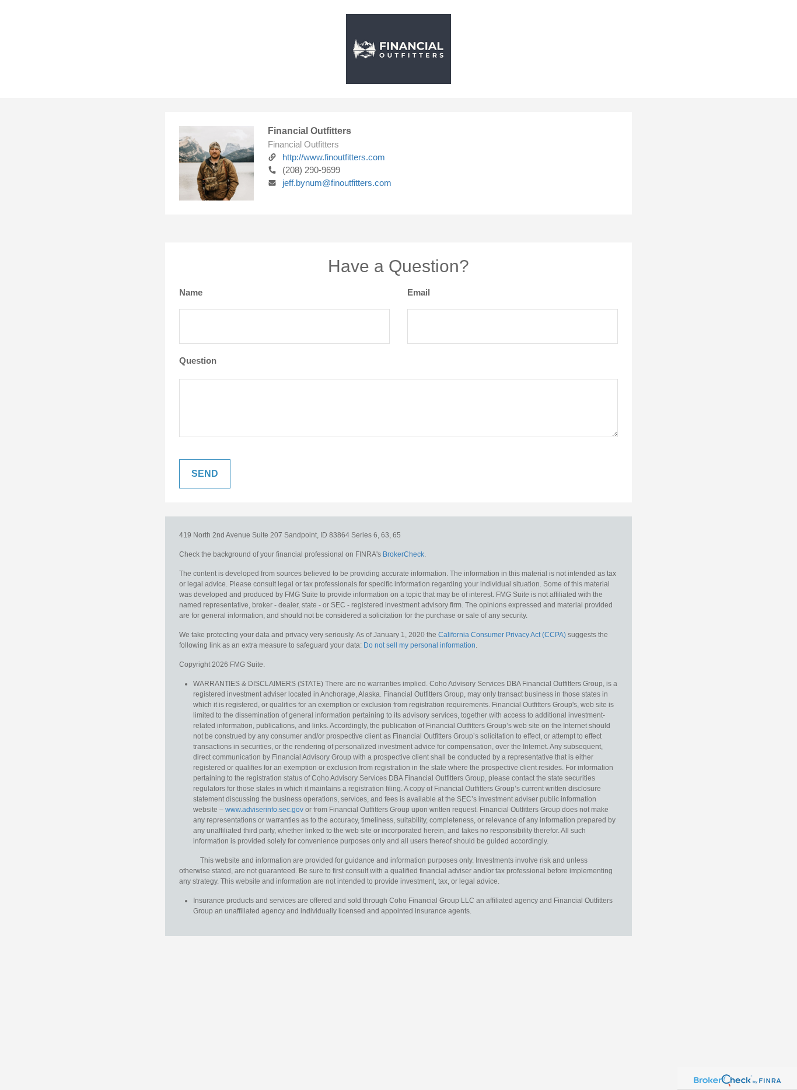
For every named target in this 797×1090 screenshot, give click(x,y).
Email (418, 292)
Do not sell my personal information (419, 645)
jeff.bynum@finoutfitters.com (336, 183)
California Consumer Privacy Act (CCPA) (502, 635)
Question (197, 360)
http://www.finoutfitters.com (333, 157)
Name (190, 292)
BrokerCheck (403, 554)
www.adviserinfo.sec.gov (264, 810)
